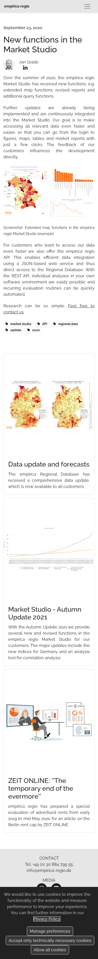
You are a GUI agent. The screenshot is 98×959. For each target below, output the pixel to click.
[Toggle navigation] (87, 6)
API (44, 324)
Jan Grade (29, 62)
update (15, 330)
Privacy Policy (47, 918)
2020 (36, 330)
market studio (20, 324)
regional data (68, 324)
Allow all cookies (50, 949)
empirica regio (16, 6)
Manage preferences (50, 931)
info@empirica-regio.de (49, 870)
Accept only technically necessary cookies (50, 940)
